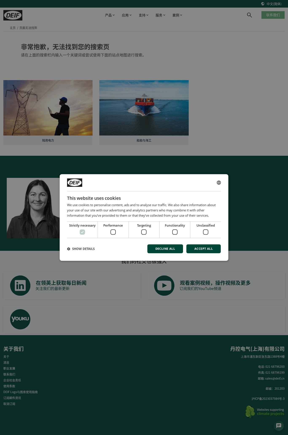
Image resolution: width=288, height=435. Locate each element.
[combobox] (219, 182)
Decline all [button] (165, 249)
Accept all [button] (203, 249)
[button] (81, 249)
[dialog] (144, 217)
